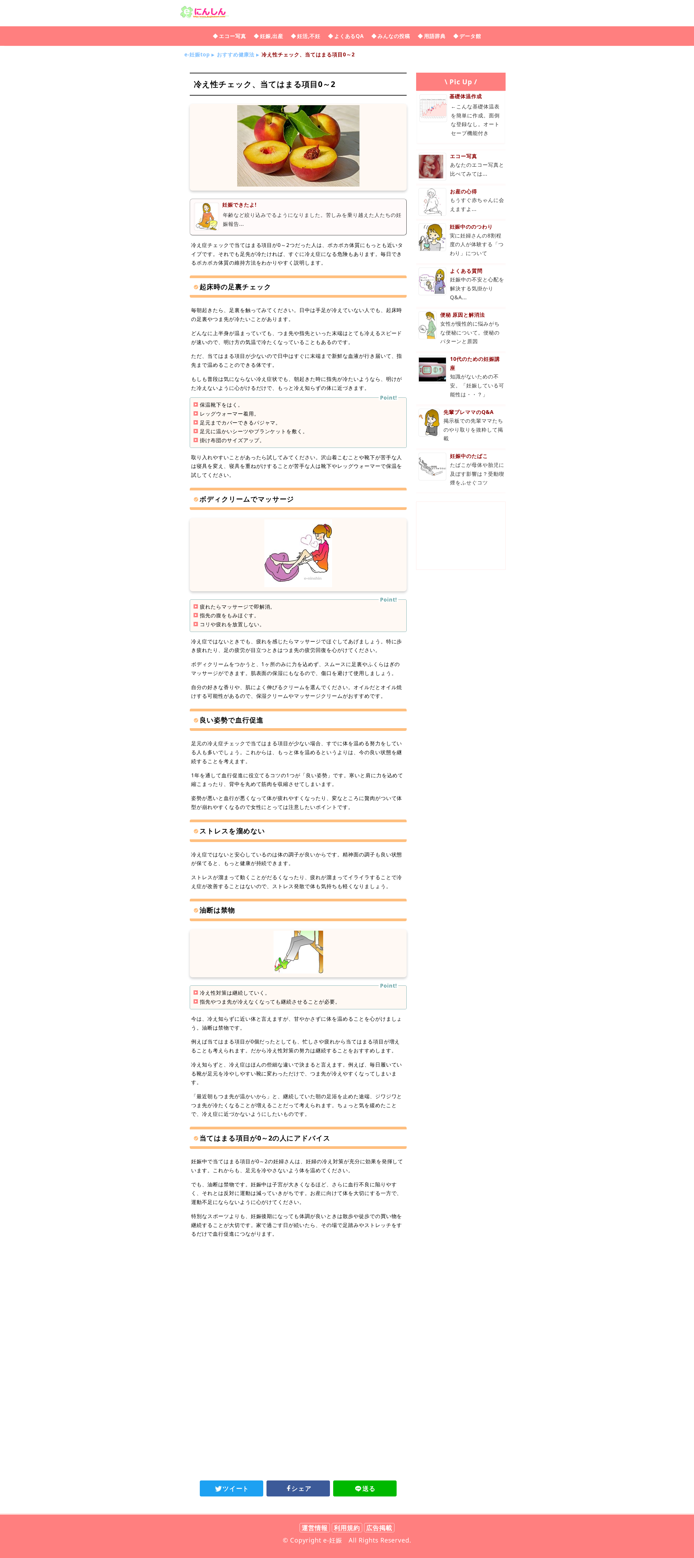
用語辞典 (435, 36)
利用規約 (347, 1527)
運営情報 (315, 1527)
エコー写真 (232, 36)
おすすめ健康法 (236, 54)
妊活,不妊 (308, 36)
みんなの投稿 (394, 36)
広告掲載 (379, 1527)
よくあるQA (349, 36)
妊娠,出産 (271, 36)
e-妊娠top (197, 54)
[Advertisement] (298, 1287)
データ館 (470, 36)
